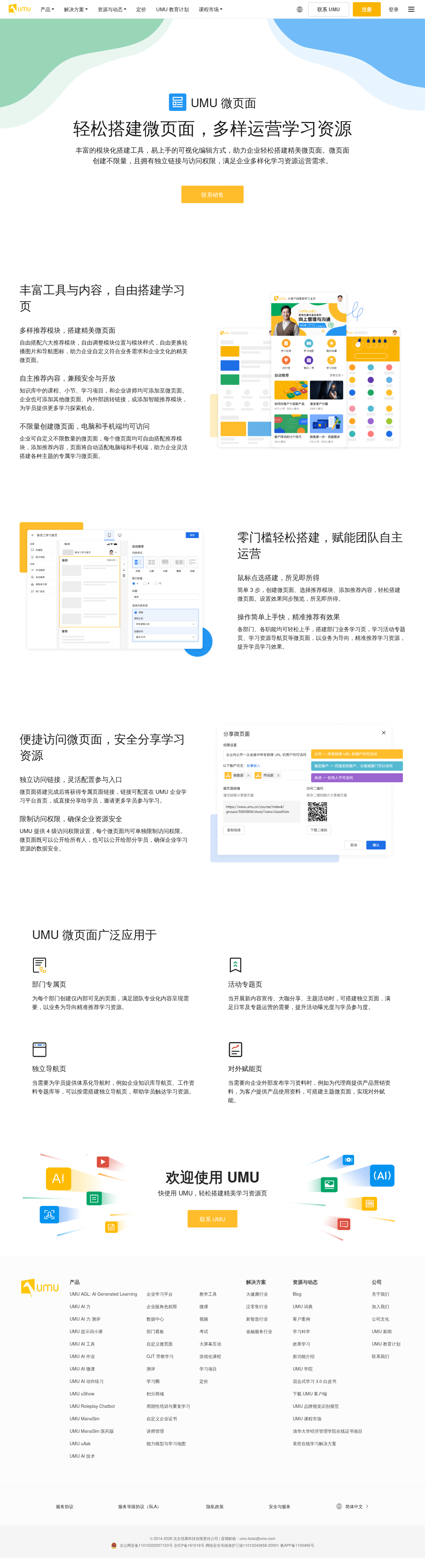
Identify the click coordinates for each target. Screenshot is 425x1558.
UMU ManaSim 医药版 (92, 1431)
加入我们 (380, 1306)
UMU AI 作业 (82, 1356)
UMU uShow (82, 1393)
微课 (203, 1306)
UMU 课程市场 (307, 1418)
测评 (151, 1368)
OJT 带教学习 (160, 1356)
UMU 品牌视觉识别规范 (316, 1406)
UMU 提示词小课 (86, 1331)
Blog (297, 1294)
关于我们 (380, 1294)
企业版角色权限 (162, 1306)
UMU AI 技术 (82, 1456)
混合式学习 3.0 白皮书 (314, 1381)
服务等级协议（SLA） (139, 1506)
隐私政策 (215, 1506)
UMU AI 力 (80, 1306)
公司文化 (380, 1319)
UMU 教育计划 (172, 9)
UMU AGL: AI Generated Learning (103, 1294)
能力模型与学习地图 (166, 1443)
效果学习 (301, 1344)
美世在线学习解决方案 (314, 1443)
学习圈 (153, 1381)
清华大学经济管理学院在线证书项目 (327, 1431)
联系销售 (212, 194)
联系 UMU (212, 1219)
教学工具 (208, 1294)
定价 (141, 9)
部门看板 (155, 1331)
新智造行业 (257, 1319)
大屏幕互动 (210, 1344)
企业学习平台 (160, 1294)
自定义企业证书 (162, 1418)
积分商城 (155, 1393)
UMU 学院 (303, 1368)
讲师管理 (155, 1431)
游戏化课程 (210, 1356)
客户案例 (301, 1319)
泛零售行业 (257, 1306)
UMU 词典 (303, 1306)
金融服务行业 (259, 1331)
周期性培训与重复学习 (168, 1406)
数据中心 (155, 1319)
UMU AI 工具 (82, 1344)
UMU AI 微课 (82, 1368)
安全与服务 (280, 1506)
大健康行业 (257, 1294)
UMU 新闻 (382, 1331)
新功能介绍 (304, 1356)
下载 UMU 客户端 (310, 1393)
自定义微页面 (160, 1344)
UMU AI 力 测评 (85, 1319)
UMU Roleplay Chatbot (92, 1406)
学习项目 (208, 1368)
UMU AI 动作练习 (87, 1381)
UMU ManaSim (85, 1418)
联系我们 (380, 1356)
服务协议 (64, 1506)
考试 (203, 1331)
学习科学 (301, 1331)
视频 (203, 1319)
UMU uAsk (80, 1443)
